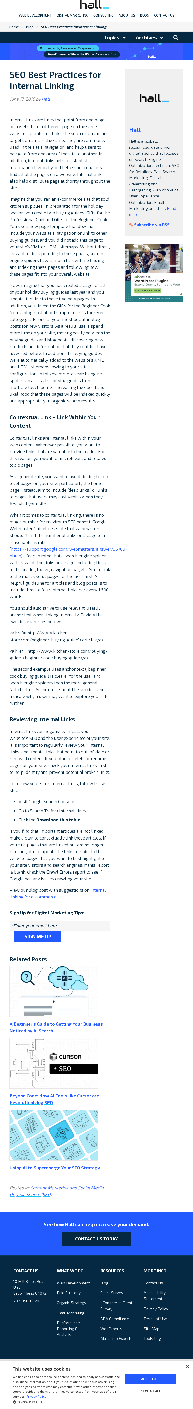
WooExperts (111, 1328)
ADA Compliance (114, 1318)
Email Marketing (70, 1312)
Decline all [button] (150, 1391)
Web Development (73, 1282)
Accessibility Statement (155, 1295)
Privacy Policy (156, 1308)
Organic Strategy (71, 1302)
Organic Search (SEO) (31, 1194)
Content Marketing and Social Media (67, 1187)
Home (14, 27)
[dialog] (96, 1385)
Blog (29, 27)
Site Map (151, 1328)
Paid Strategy (69, 1292)
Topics (112, 37)
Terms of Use (155, 1318)
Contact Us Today (96, 1239)
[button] (66, 1402)
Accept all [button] (150, 1379)
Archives (147, 37)
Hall (46, 99)
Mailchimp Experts (116, 1338)
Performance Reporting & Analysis (68, 1328)
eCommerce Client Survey (116, 1305)
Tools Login (154, 1338)
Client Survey (111, 1292)
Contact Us (153, 1282)
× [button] (187, 1367)
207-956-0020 (26, 1300)
